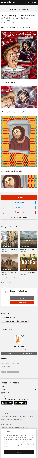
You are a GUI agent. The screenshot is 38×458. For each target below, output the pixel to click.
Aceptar (19, 452)
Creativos (24, 416)
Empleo (15, 416)
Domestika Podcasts (6, 419)
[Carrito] (28, 2)
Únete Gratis (21, 303)
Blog (21, 427)
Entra (22, 298)
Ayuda (25, 427)
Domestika (4, 427)
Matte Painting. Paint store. (9, 249)
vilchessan (19, 227)
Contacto (10, 427)
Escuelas (30, 416)
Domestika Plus (17, 419)
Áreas (3, 390)
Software (5, 393)
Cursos (3, 416)
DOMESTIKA (10, 2)
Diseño (4, 372)
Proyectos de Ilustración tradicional (14, 321)
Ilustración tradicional (13, 372)
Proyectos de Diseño (9, 317)
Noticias (16, 427)
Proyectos (9, 416)
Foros (19, 416)
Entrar (34, 2)
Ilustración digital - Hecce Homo (10, 363)
